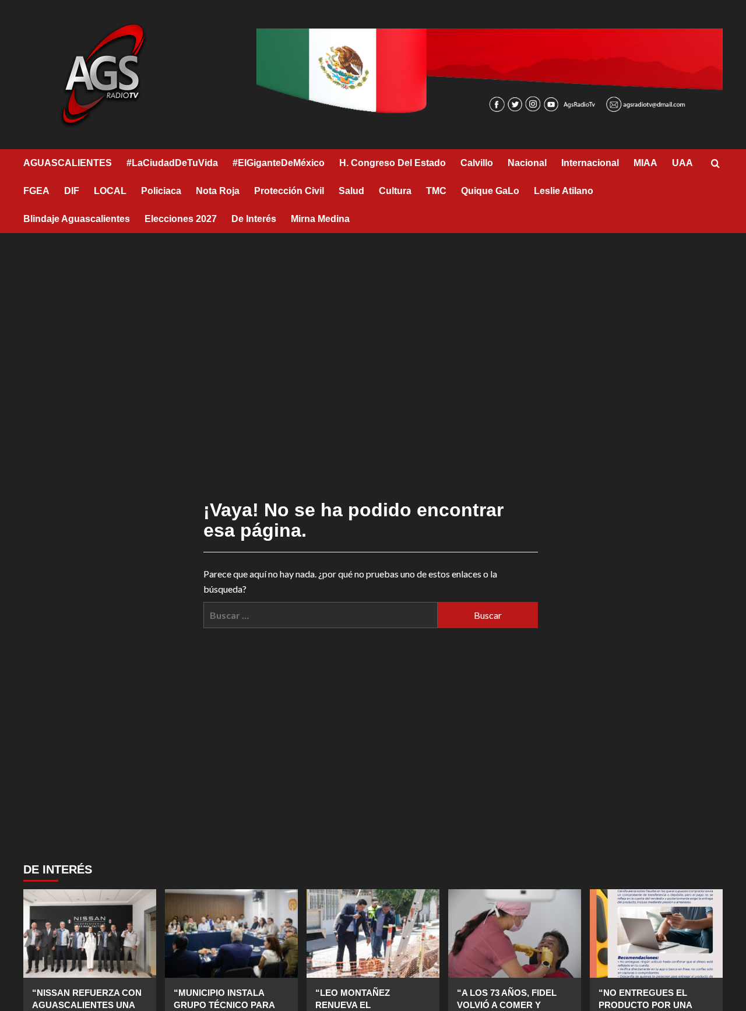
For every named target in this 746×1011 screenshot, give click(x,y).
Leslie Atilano (563, 191)
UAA (682, 163)
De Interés (253, 219)
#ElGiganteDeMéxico (279, 163)
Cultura (395, 191)
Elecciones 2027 (181, 219)
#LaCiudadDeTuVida (172, 163)
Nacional (527, 163)
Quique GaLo (490, 191)
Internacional (590, 163)
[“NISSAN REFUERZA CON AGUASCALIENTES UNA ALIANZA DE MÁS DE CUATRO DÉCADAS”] (89, 933)
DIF (71, 191)
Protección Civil (289, 191)
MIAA (645, 163)
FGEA (36, 191)
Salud (351, 191)
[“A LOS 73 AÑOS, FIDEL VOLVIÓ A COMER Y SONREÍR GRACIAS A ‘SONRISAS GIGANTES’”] (514, 933)
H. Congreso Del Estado (392, 163)
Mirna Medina (320, 219)
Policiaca (161, 191)
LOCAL (110, 191)
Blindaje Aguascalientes (76, 219)
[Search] (715, 164)
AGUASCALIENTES (67, 163)
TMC (436, 191)
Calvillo (476, 163)
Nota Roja (218, 191)
